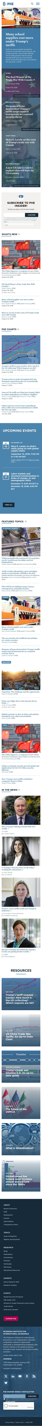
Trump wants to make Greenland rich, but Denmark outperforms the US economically (20, 380)
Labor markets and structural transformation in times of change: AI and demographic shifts (25, 477)
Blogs (6, 1251)
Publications (8, 1254)
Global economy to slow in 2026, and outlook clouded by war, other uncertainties (20, 715)
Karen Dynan (6, 590)
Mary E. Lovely (11, 149)
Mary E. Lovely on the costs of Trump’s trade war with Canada (21, 142)
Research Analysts (10, 1285)
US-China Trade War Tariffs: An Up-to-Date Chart (19, 1036)
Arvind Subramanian (9, 275)
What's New (10, 234)
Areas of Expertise (10, 1236)
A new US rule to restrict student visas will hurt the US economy (20, 170)
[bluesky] (6, 1383)
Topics (7, 1233)
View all (8, 505)
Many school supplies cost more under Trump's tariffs (19, 39)
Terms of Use (19, 1422)
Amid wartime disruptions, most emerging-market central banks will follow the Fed (19, 572)
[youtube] (20, 1376)
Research (8, 1247)
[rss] (34, 1376)
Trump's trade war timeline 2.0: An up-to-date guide (20, 1073)
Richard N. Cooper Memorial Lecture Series (19, 1303)
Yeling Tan (5, 772)
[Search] (32, 3)
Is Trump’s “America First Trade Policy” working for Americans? (18, 868)
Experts (8, 1278)
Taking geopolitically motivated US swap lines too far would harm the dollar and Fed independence (20, 560)
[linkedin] (13, 1376)
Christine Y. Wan (26, 396)
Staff (5, 1212)
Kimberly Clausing (11, 915)
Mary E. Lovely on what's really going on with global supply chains (25, 448)
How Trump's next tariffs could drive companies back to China (17, 780)
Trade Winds (8, 1306)
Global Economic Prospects (13, 1297)
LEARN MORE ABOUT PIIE (12, 1355)
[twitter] (6, 1376)
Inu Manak (8, 874)
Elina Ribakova (10, 956)
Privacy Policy (9, 1422)
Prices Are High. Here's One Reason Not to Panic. (19, 702)
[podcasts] (27, 1376)
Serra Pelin (33, 577)
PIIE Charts (9, 329)
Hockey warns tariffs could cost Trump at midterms (19, 909)
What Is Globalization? (20, 1148)
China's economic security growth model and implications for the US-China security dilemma (20, 768)
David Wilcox (23, 590)
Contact (6, 1218)
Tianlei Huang (7, 412)
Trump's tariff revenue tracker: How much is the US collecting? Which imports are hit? (20, 367)
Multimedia (8, 1264)
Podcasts (7, 1260)
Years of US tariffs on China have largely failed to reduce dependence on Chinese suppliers (21, 393)
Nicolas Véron (24, 412)
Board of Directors (10, 1208)
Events (7, 1293)
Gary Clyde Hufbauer (9, 303)
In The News (10, 790)
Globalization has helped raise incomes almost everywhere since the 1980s (19, 1180)
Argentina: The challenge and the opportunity (21, 692)
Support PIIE (11, 1319)
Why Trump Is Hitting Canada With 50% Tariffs (19, 828)
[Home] (8, 3)
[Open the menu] (37, 3)
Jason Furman (7, 705)
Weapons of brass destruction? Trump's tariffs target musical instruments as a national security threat (19, 111)
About (7, 1205)
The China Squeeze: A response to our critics (20, 271)
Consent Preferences (12, 1368)
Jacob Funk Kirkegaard (10, 383)
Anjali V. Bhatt (16, 460)
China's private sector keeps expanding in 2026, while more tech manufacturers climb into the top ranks (20, 408)
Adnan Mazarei (7, 564)
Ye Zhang (27, 303)
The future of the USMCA (16, 1110)
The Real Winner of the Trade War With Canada (19, 78)
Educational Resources (12, 1270)
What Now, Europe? (11, 1309)
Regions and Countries (12, 1239)
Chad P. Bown (11, 84)
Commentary (8, 1257)
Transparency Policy (11, 1224)
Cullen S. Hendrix (12, 121)
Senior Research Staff (11, 1282)
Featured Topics (13, 521)
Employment (8, 1215)
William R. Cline (7, 642)
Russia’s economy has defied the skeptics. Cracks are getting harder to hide (19, 950)
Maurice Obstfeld (26, 564)
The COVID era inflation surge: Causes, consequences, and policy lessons (18, 587)
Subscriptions (8, 1221)
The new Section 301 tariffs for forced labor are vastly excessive (19, 639)
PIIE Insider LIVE (9, 1300)
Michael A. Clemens (13, 177)
